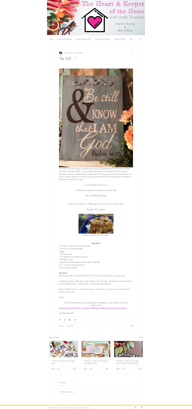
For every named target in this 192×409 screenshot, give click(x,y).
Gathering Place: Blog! (64, 39)
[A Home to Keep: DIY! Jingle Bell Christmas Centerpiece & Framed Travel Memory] (128, 349)
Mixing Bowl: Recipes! (102, 39)
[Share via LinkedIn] (70, 320)
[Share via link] (75, 320)
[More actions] (132, 53)
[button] (140, 39)
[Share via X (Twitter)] (65, 320)
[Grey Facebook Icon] (135, 407)
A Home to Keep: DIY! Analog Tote (63, 362)
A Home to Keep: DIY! (83, 39)
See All (141, 337)
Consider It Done (119, 39)
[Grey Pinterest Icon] (141, 407)
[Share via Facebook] (60, 320)
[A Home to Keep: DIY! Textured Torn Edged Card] (96, 349)
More (131, 39)
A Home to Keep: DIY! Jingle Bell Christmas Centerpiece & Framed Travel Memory (127, 362)
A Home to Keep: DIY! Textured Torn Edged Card (96, 362)
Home (51, 39)
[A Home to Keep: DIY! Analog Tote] (63, 349)
